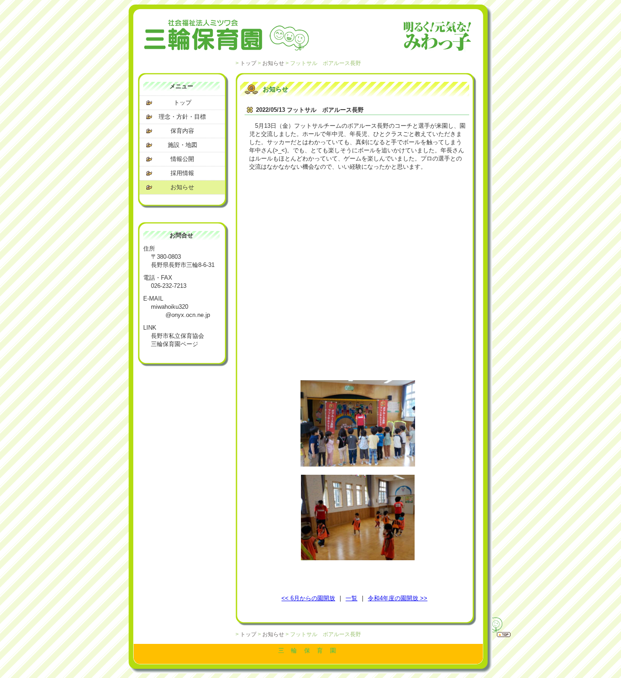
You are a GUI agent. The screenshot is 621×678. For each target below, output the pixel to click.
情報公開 (182, 159)
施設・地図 (182, 144)
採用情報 (182, 173)
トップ (248, 63)
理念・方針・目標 (182, 116)
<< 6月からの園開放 (308, 598)
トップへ (492, 625)
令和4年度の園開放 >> (397, 598)
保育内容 (182, 130)
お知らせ (273, 63)
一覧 (351, 598)
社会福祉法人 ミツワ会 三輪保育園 (308, 36)
